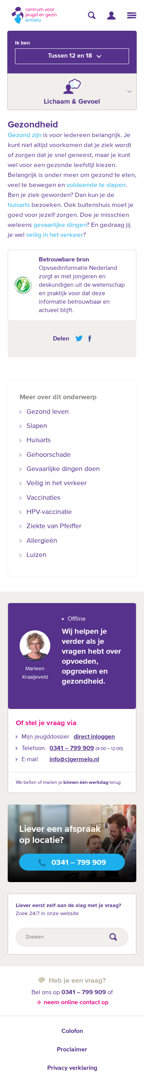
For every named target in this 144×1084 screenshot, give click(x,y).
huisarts (19, 205)
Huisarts (38, 440)
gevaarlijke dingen (59, 225)
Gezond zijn (24, 135)
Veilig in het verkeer (56, 483)
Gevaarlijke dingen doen (63, 469)
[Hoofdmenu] (131, 15)
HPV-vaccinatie (49, 512)
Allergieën (41, 540)
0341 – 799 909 (72, 748)
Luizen (36, 555)
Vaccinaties (43, 497)
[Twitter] (79, 338)
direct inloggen (94, 737)
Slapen (36, 426)
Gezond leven (47, 411)
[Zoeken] (92, 15)
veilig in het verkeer (54, 235)
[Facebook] (87, 338)
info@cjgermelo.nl (74, 760)
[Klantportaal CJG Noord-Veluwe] (111, 16)
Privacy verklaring (72, 1068)
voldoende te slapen (96, 185)
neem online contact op (76, 1003)
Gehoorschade (48, 454)
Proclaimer (72, 1050)
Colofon (72, 1031)
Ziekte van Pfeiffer (53, 526)
